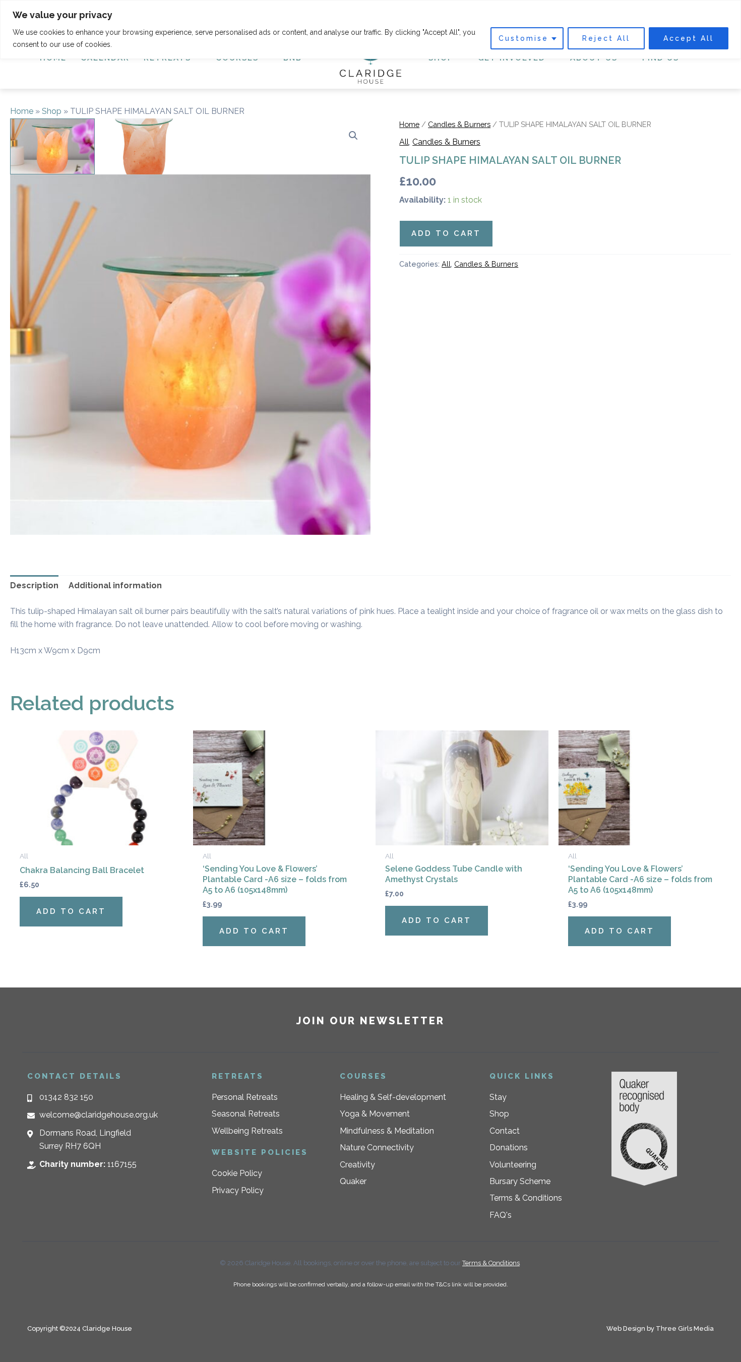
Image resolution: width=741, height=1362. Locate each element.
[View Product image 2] (144, 146)
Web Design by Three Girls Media (660, 1328)
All (404, 142)
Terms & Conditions (491, 1263)
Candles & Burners (459, 124)
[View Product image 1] (52, 146)
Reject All (606, 38)
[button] (353, 136)
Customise (523, 38)
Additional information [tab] (115, 585)
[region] (370, 29)
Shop (51, 111)
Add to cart (446, 233)
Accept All (688, 38)
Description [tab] (34, 585)
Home (21, 111)
